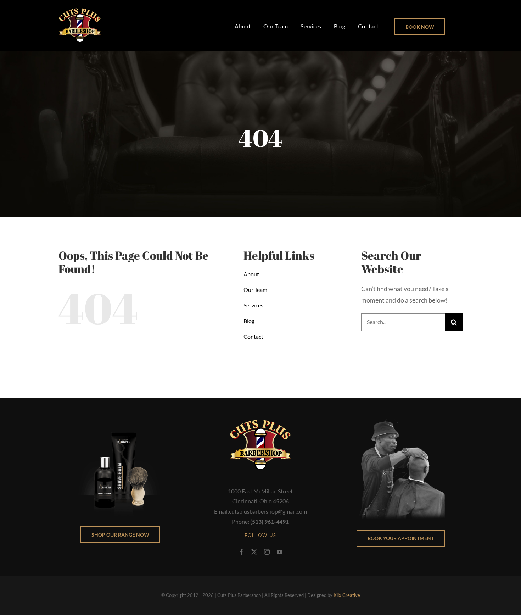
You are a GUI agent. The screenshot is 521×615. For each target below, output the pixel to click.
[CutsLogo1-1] (79, 11)
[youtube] (279, 552)
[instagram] (267, 552)
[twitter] (254, 552)
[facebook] (241, 552)
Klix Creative (347, 595)
